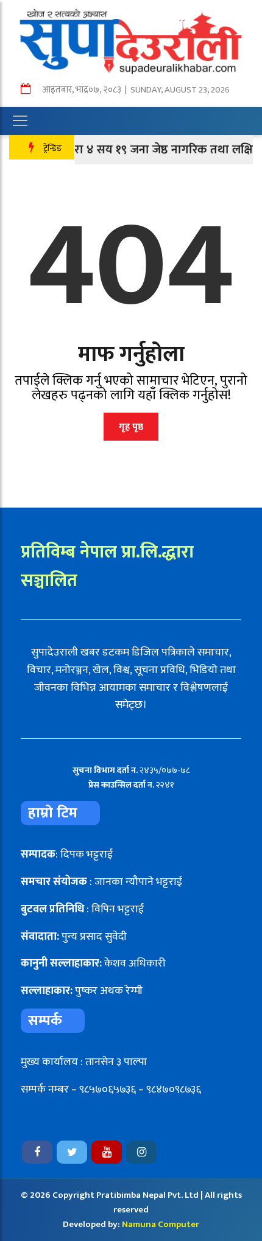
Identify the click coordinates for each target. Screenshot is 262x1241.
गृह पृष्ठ (131, 427)
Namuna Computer (160, 1224)
